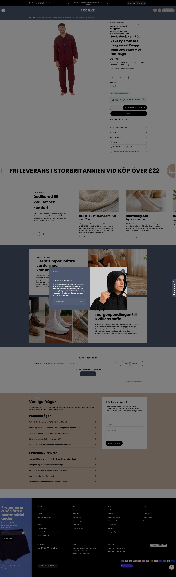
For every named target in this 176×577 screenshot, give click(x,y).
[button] (174, 288)
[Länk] (55, 271)
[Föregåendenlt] (82, 301)
